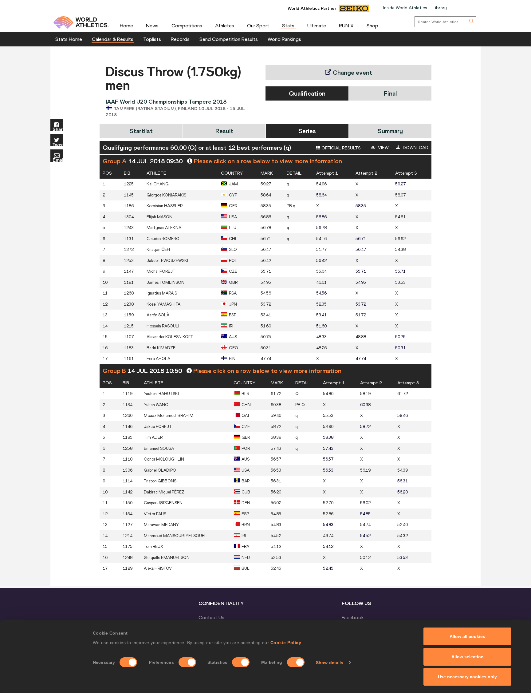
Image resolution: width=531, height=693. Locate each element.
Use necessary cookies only (467, 676)
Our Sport (258, 25)
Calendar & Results (112, 39)
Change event (351, 72)
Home (126, 25)
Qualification (307, 93)
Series (307, 131)
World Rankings (284, 39)
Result (224, 131)
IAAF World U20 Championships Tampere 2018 (166, 101)
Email (58, 160)
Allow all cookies (467, 636)
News (152, 25)
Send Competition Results (228, 39)
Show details (329, 662)
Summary (390, 131)
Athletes (224, 25)
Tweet (58, 144)
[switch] (187, 662)
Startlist (141, 131)
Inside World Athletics (405, 7)
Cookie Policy (285, 642)
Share (58, 129)
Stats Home (68, 39)
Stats (288, 25)
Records (180, 39)
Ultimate (316, 25)
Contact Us (211, 617)
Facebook (353, 617)
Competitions (186, 25)
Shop (372, 25)
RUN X (346, 25)
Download (415, 147)
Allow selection (467, 656)
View (383, 147)
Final (390, 93)
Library (440, 7)
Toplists (152, 39)
